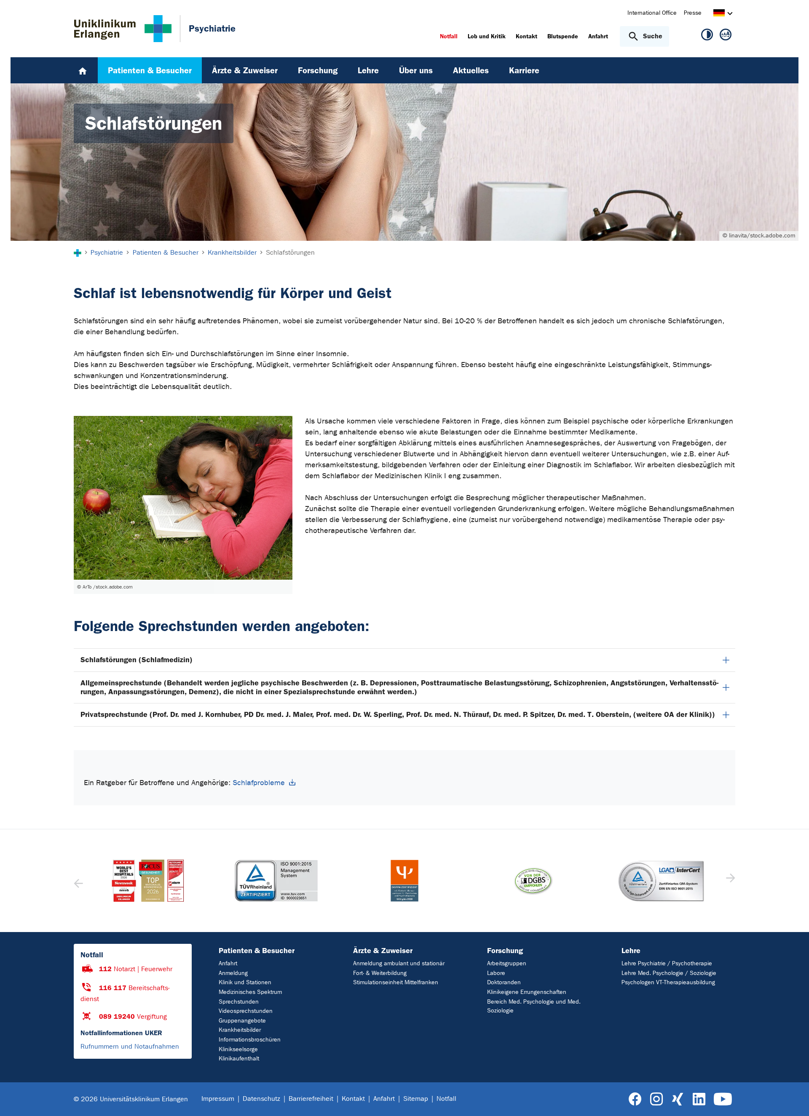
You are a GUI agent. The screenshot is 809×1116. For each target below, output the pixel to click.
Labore (496, 973)
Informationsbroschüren (250, 1039)
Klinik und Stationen (245, 982)
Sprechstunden (239, 1001)
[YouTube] (723, 1099)
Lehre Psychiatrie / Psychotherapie (666, 963)
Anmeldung (233, 973)
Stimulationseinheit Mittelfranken (395, 982)
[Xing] (677, 1099)
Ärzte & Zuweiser (383, 950)
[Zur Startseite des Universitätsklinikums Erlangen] (122, 28)
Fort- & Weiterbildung (380, 973)
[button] (729, 880)
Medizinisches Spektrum (250, 992)
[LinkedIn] (698, 1099)
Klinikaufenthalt (239, 1058)
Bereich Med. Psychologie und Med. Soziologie (534, 1006)
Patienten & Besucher (257, 950)
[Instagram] (656, 1099)
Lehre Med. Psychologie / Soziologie (668, 973)
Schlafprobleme (259, 782)
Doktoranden (504, 982)
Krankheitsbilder (240, 1029)
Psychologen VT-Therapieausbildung (668, 982)
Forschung (505, 950)
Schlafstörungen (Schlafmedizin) (136, 659)
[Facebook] (635, 1099)
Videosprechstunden (246, 1011)
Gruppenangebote (242, 1020)
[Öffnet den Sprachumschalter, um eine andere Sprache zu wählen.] (719, 14)
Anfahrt (228, 963)
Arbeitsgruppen (506, 963)
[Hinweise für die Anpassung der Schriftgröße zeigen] (725, 36)
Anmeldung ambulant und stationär (399, 963)
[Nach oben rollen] (792, 1098)
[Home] (82, 70)
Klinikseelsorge (238, 1049)
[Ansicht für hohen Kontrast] (707, 36)
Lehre (630, 950)
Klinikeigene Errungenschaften (526, 992)
